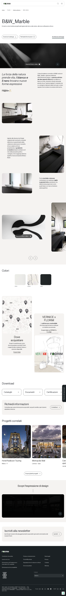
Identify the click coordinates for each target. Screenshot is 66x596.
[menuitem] (11, 556)
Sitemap (47, 565)
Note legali (47, 556)
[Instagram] (39, 589)
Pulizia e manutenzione (29, 556)
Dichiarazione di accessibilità (9, 567)
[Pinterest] (42, 589)
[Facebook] (48, 589)
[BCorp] (4, 579)
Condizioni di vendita (7, 556)
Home (3, 10)
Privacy (46, 559)
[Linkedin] (50, 589)
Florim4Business (27, 559)
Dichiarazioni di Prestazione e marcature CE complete (9, 563)
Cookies (47, 562)
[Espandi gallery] (54, 249)
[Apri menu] (62, 4)
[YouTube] (45, 589)
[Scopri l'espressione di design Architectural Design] (33, 506)
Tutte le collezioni (16, 10)
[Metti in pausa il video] (58, 64)
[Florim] (7, 4)
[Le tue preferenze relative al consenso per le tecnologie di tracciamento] (63, 593)
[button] (31, 258)
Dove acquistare (27, 565)
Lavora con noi (5, 559)
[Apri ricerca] (58, 4)
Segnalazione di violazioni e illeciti (32, 562)
